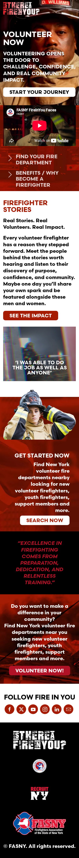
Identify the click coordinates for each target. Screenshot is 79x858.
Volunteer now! (39, 670)
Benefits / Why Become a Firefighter (37, 179)
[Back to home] (21, 8)
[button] (69, 8)
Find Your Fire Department (37, 159)
